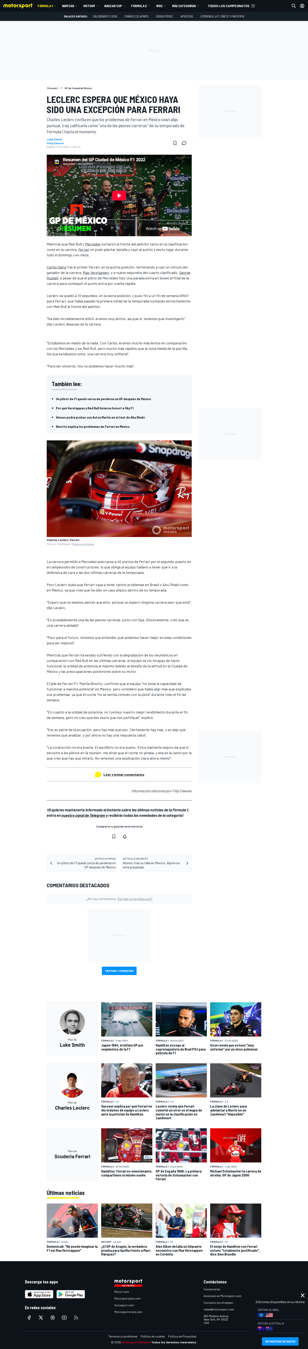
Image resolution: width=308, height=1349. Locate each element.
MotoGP (89, 6)
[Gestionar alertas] (124, 836)
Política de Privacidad (182, 1336)
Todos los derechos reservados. (174, 1342)
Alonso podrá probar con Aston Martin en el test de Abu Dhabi (100, 417)
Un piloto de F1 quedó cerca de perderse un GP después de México (103, 399)
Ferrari (83, 249)
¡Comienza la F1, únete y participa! (222, 16)
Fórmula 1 (45, 6)
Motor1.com (121, 1291)
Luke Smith (54, 139)
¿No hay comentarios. (119, 899)
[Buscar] (294, 6)
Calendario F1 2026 (105, 16)
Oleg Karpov (55, 143)
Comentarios (212, 1289)
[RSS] (76, 1317)
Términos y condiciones (122, 1336)
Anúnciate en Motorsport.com (222, 1296)
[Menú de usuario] (302, 6)
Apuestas (187, 16)
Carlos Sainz (56, 267)
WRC (159, 6)
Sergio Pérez (164, 16)
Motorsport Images (83, 543)
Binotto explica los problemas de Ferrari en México (93, 426)
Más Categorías (184, 6)
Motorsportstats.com (128, 1312)
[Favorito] (175, 143)
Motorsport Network (136, 1342)
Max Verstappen (96, 272)
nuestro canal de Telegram (83, 815)
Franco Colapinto (136, 16)
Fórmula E (139, 6)
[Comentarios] (185, 143)
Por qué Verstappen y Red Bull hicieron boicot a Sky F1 (94, 408)
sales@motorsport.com (219, 1309)
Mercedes (93, 244)
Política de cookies (153, 1336)
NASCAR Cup (113, 6)
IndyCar (68, 6)
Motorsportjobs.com (127, 1298)
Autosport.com (124, 1305)
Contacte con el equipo (218, 1302)
